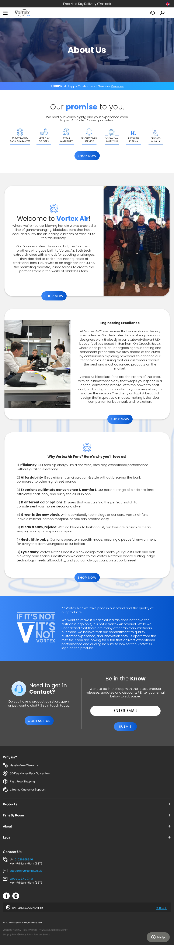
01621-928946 (24, 859)
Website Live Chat (21, 878)
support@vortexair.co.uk (26, 871)
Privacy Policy (25, 934)
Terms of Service (42, 934)
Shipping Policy (10, 934)
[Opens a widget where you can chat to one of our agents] (158, 937)
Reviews (117, 86)
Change (161, 907)
